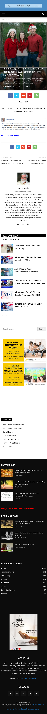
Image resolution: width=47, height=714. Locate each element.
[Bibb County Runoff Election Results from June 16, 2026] (7, 295)
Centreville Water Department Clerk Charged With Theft (29, 543)
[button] (43, 14)
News (3, 577)
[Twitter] (36, 702)
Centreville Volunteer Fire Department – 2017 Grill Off (12, 162)
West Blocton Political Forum (24, 553)
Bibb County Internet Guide (13, 434)
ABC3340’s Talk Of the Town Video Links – (37, 162)
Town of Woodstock (11, 448)
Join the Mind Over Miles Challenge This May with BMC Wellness (30, 492)
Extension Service (8, 599)
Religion (4, 603)
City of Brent (8, 441)
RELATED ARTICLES (10, 236)
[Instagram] (17, 702)
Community (5, 584)
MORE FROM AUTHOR (11, 239)
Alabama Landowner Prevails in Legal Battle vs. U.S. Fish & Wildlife (29, 531)
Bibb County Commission (12, 437)
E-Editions (5, 592)
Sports (3, 595)
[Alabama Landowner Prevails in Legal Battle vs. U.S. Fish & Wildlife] (7, 533)
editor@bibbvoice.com (28, 687)
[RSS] (30, 702)
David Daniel (9, 86)
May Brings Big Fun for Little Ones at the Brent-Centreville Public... (28, 480)
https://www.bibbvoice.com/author (23, 191)
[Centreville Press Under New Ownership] (7, 248)
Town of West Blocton (11, 452)
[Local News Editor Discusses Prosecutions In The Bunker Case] (7, 283)
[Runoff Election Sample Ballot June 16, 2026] (7, 307)
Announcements (7, 581)
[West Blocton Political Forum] (7, 556)
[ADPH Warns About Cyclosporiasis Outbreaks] (7, 272)
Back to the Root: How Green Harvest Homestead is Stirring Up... (27, 503)
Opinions (4, 588)
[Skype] (29, 224)
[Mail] (24, 224)
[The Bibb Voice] (23, 6)
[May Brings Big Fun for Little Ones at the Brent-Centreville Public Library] (7, 482)
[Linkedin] (18, 224)
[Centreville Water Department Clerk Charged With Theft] (7, 545)
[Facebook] (10, 702)
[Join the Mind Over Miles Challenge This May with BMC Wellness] (7, 494)
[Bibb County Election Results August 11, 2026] (7, 260)
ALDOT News (8, 455)
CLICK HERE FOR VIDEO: (10, 136)
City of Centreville (9, 445)
